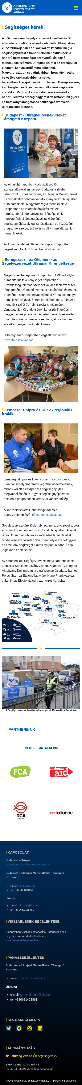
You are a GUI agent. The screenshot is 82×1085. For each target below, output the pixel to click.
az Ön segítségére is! (33, 1056)
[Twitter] (8, 1028)
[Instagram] (29, 1028)
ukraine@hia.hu (28, 905)
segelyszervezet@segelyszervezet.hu (28, 864)
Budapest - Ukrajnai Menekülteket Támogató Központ (34, 117)
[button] (8, 684)
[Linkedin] (40, 1028)
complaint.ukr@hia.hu (35, 994)
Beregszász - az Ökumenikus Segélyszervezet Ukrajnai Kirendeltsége (38, 261)
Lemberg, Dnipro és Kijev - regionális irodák (37, 412)
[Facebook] (19, 1028)
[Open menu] (76, 7)
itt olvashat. (52, 249)
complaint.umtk (28, 978)
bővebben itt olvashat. (18, 340)
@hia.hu (42, 978)
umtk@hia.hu (27, 885)
